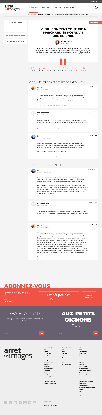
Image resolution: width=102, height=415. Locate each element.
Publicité (46, 374)
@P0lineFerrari (65, 43)
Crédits (81, 389)
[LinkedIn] (34, 404)
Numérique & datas (48, 362)
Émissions (57, 8)
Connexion (94, 1)
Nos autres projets (83, 366)
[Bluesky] (10, 404)
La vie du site (82, 353)
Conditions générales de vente (87, 387)
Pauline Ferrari (66, 41)
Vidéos (63, 362)
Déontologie (47, 364)
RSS (80, 391)
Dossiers (64, 360)
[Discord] (30, 404)
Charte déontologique (84, 368)
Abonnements (83, 351)
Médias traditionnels (49, 377)
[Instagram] (20, 404)
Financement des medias (50, 383)
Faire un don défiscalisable (86, 381)
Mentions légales (83, 385)
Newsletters (82, 383)
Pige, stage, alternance (85, 374)
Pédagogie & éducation (49, 381)
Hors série (46, 405)
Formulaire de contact (85, 370)
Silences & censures (49, 379)
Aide (80, 377)
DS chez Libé (54, 405)
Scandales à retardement (50, 355)
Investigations (47, 360)
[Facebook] (6, 404)
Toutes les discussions (84, 372)
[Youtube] (15, 404)
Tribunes (81, 396)
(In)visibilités (47, 370)
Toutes (63, 351)
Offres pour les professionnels (86, 379)
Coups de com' (47, 353)
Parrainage (82, 357)
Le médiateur (82, 355)
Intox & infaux (47, 357)
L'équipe (81, 364)
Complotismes (47, 372)
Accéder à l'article (16, 22)
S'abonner (94, 22)
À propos (81, 362)
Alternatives (47, 366)
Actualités (45, 8)
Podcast (81, 393)
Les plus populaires (66, 364)
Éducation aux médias (84, 360)
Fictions (46, 351)
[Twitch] (25, 404)
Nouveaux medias (48, 368)
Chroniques (69, 8)
